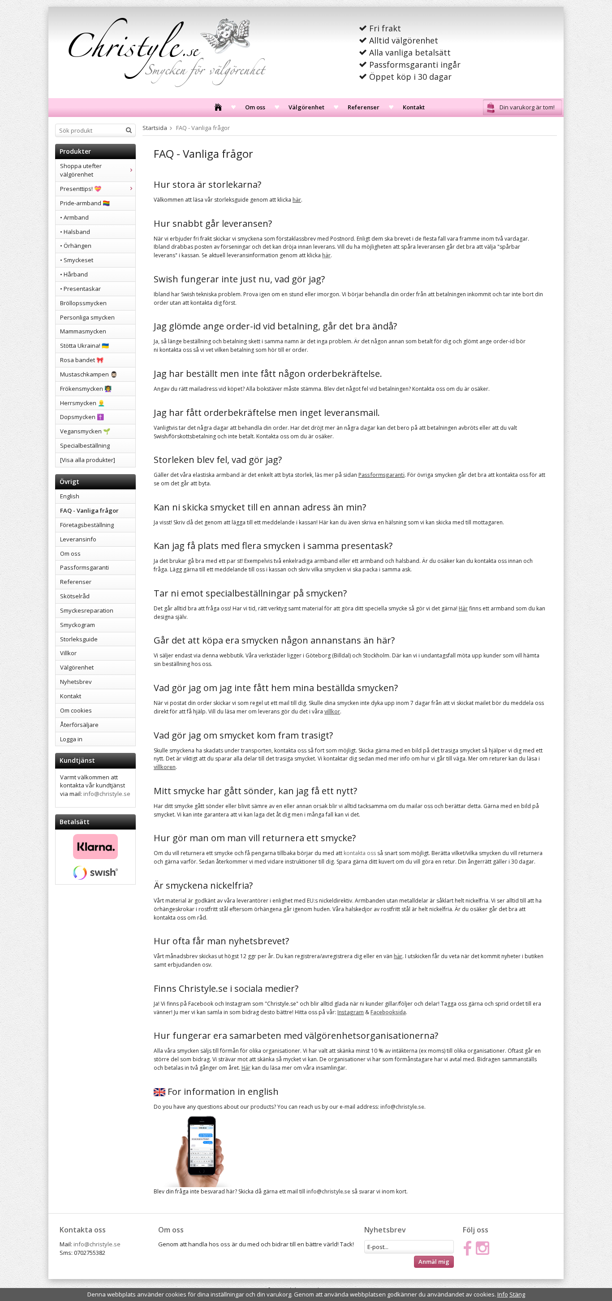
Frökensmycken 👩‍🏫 (86, 389)
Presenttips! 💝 (80, 189)
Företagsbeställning (87, 525)
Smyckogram (77, 625)
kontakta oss (360, 853)
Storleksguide (79, 639)
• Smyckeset (76, 260)
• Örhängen (75, 246)
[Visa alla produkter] (87, 460)
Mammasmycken (83, 331)
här (297, 199)
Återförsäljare (79, 725)
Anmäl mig (433, 1262)
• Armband (74, 217)
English (69, 496)
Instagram (350, 1012)
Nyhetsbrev (76, 682)
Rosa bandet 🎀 (81, 360)
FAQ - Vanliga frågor (89, 510)
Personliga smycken (87, 317)
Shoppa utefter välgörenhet (81, 170)
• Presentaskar (80, 289)
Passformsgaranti (84, 567)
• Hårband (74, 274)
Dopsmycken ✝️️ (82, 417)
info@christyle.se (106, 794)
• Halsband (75, 232)
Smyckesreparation (86, 610)
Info (502, 1294)
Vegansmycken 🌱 (85, 431)
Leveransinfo (78, 539)
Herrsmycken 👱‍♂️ (82, 403)
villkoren (165, 767)
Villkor (68, 653)
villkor (332, 711)
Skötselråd (75, 596)
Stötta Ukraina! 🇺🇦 (84, 345)
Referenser (363, 107)
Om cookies (76, 710)
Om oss (255, 107)
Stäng (517, 1294)
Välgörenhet (306, 107)
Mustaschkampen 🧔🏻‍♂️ (88, 374)
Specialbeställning (85, 445)
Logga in (71, 739)
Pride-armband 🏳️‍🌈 (85, 203)
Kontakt (414, 107)
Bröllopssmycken (83, 303)
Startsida (154, 128)
